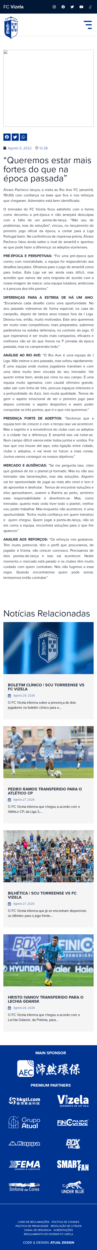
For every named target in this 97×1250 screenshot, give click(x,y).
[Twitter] (72, 6)
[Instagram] (54, 6)
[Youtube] (81, 6)
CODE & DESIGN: (48, 1242)
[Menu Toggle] (87, 25)
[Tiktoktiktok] (90, 6)
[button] (7, 137)
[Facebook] (63, 6)
